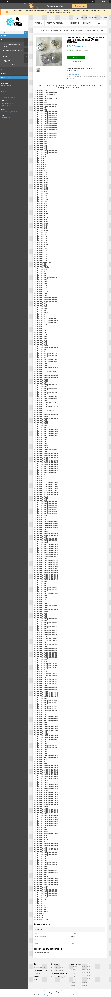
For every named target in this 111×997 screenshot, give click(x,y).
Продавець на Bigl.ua (55, 993)
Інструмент (6, 61)
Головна (38, 23)
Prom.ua (65, 991)
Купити (75, 57)
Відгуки (3, 73)
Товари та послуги (7, 40)
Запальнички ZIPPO (9, 65)
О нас (3, 69)
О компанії (74, 23)
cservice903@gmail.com (9, 112)
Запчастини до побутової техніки (11, 45)
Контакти (87, 23)
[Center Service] (14, 21)
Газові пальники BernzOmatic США (13, 51)
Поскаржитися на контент (52, 995)
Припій (5, 56)
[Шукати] (26, 32)
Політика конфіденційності (69, 995)
